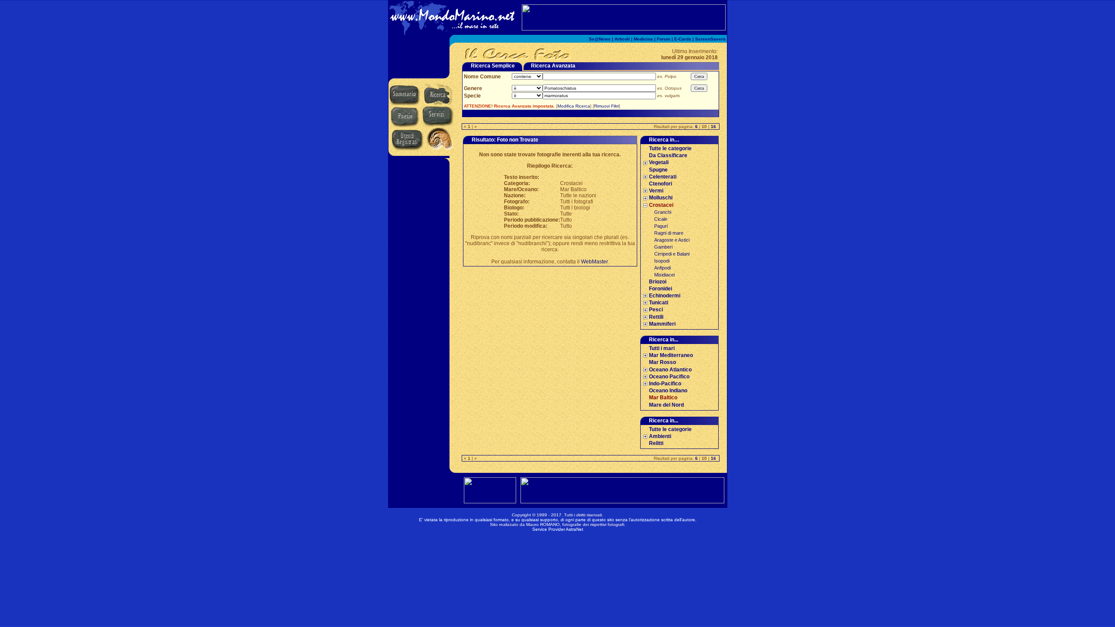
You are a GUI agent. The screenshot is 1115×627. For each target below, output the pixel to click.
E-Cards (682, 39)
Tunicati (658, 303)
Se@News (600, 39)
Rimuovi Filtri (606, 106)
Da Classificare (668, 155)
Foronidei (660, 289)
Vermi (656, 191)
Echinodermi (664, 296)
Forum (663, 39)
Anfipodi (662, 267)
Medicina (643, 39)
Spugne (658, 170)
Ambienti (660, 436)
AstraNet (574, 529)
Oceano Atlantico (670, 370)
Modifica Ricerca (574, 106)
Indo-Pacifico (665, 384)
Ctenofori (660, 184)
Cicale (660, 219)
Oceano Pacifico (669, 377)
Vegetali (659, 162)
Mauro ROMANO (543, 524)
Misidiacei (664, 274)
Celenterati (662, 177)
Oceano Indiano (668, 391)
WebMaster (594, 262)
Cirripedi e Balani (671, 253)
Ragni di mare (668, 233)
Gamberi (663, 246)
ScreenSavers (710, 39)
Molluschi (660, 198)
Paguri (661, 226)
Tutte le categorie (670, 148)
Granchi (662, 212)
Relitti (656, 443)
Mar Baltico (663, 397)
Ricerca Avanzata (553, 66)
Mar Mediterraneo (671, 355)
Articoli (622, 39)
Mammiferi (662, 324)
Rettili (656, 317)
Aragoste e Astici (671, 240)
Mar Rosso (662, 362)
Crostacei (661, 205)
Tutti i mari (662, 348)
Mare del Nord (666, 405)
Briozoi (657, 282)
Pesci (656, 310)
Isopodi (661, 260)
